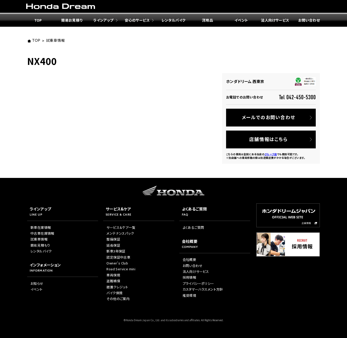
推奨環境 (189, 295)
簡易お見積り (71, 20)
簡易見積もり (40, 245)
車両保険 (113, 275)
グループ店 (270, 154)
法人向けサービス (275, 20)
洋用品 (207, 20)
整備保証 (113, 239)
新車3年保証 (115, 251)
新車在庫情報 (40, 227)
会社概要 (189, 259)
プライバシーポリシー (198, 283)
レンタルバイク (174, 20)
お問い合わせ (309, 20)
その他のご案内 (118, 298)
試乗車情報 (55, 41)
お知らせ (36, 283)
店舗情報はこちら (268, 139)
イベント (241, 20)
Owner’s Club (117, 263)
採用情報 (189, 277)
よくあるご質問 (193, 227)
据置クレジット (117, 287)
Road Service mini (120, 268)
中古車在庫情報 (42, 233)
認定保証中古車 (118, 257)
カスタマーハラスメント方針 (203, 289)
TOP (38, 20)
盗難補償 (113, 280)
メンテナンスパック (120, 233)
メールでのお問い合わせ (268, 117)
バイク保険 (114, 292)
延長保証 (113, 245)
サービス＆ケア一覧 (120, 227)
